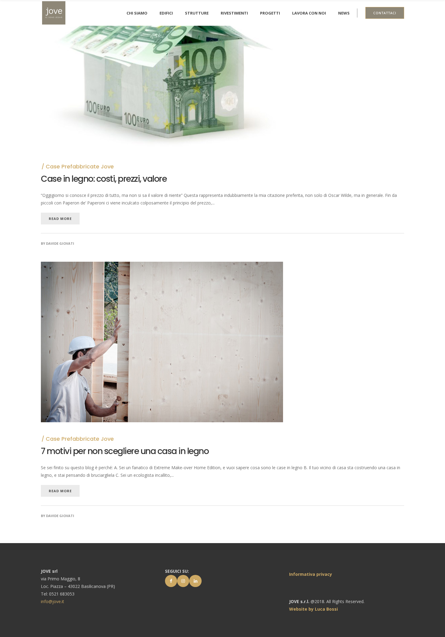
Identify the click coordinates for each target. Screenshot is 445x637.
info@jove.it (52, 601)
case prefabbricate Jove (80, 166)
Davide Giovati (60, 243)
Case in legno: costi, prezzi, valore (103, 179)
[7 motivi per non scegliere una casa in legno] (162, 265)
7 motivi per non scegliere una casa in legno (125, 451)
